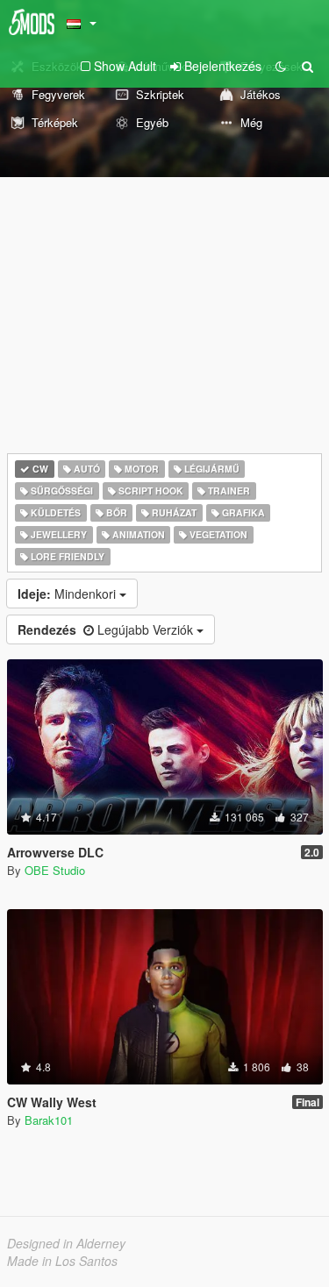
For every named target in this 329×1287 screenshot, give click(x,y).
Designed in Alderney (66, 1243)
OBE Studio (55, 870)
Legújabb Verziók (107, 629)
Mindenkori (68, 593)
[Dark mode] (280, 66)
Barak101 (49, 1120)
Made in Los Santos (62, 1260)
